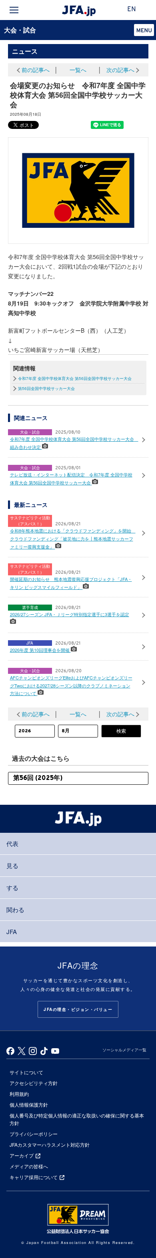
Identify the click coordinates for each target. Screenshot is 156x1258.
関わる (15, 909)
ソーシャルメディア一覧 (124, 1050)
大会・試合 (20, 29)
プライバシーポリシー (34, 1133)
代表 (12, 843)
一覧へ (78, 70)
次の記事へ (120, 70)
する (12, 887)
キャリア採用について (34, 1177)
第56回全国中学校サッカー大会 (46, 388)
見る (12, 865)
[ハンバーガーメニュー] (14, 10)
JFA (11, 931)
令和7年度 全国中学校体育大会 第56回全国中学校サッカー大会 (75, 378)
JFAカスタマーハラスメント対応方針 (50, 1144)
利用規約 (19, 1093)
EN (131, 10)
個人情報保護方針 (29, 1104)
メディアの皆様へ (29, 1166)
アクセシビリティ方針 (34, 1082)
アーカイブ (22, 1155)
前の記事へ (36, 70)
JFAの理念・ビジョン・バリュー (78, 1009)
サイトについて (26, 1072)
